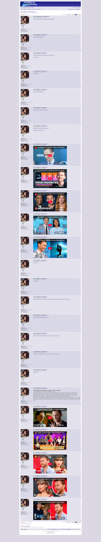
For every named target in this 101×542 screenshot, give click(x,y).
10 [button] (72, 14)
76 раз (26, 48)
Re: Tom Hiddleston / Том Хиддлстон (41, 16)
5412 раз (26, 30)
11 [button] (74, 14)
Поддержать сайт (71, 9)
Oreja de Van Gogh (23, 24)
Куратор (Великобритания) (34, 12)
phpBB (49, 531)
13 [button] (77, 14)
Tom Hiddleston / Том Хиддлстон (28, 11)
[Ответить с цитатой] (79, 16)
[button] (68, 14)
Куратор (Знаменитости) (27, 12)
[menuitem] (25, 7)
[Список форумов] (29, 4)
